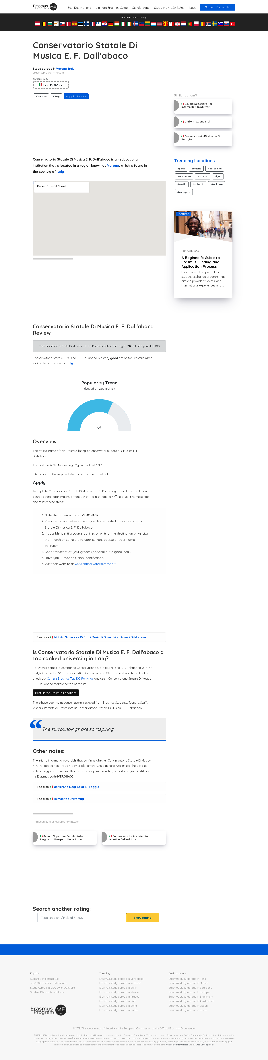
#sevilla (181, 184)
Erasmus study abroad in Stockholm (191, 996)
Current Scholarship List (44, 978)
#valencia (198, 184)
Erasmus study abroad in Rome (188, 1010)
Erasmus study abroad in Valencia (120, 983)
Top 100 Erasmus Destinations (48, 983)
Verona (61, 68)
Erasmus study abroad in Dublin (118, 1010)
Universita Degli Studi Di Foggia (76, 787)
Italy (71, 68)
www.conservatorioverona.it (95, 564)
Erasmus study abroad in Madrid (188, 983)
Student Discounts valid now (47, 992)
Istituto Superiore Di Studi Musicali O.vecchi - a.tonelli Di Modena (99, 637)
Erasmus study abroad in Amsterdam (191, 1001)
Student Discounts (217, 7)
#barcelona (215, 168)
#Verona (41, 96)
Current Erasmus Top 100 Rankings (70, 678)
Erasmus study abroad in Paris (187, 978)
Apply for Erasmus (76, 96)
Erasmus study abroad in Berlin (118, 987)
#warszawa (184, 176)
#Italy (56, 96)
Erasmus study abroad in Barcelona (190, 987)
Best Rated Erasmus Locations (56, 693)
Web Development (204, 1044)
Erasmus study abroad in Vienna (119, 992)
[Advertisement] (99, 127)
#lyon (218, 176)
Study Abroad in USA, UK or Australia (52, 987)
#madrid (196, 168)
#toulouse (217, 184)
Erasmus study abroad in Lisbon (188, 1005)
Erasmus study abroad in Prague (119, 996)
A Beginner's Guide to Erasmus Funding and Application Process (200, 262)
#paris (181, 168)
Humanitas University (68, 799)
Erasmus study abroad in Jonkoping (121, 978)
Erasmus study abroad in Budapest (190, 992)
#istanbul (202, 176)
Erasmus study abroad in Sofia (118, 1005)
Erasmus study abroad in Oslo (117, 1001)
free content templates (177, 1044)
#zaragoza (183, 192)
